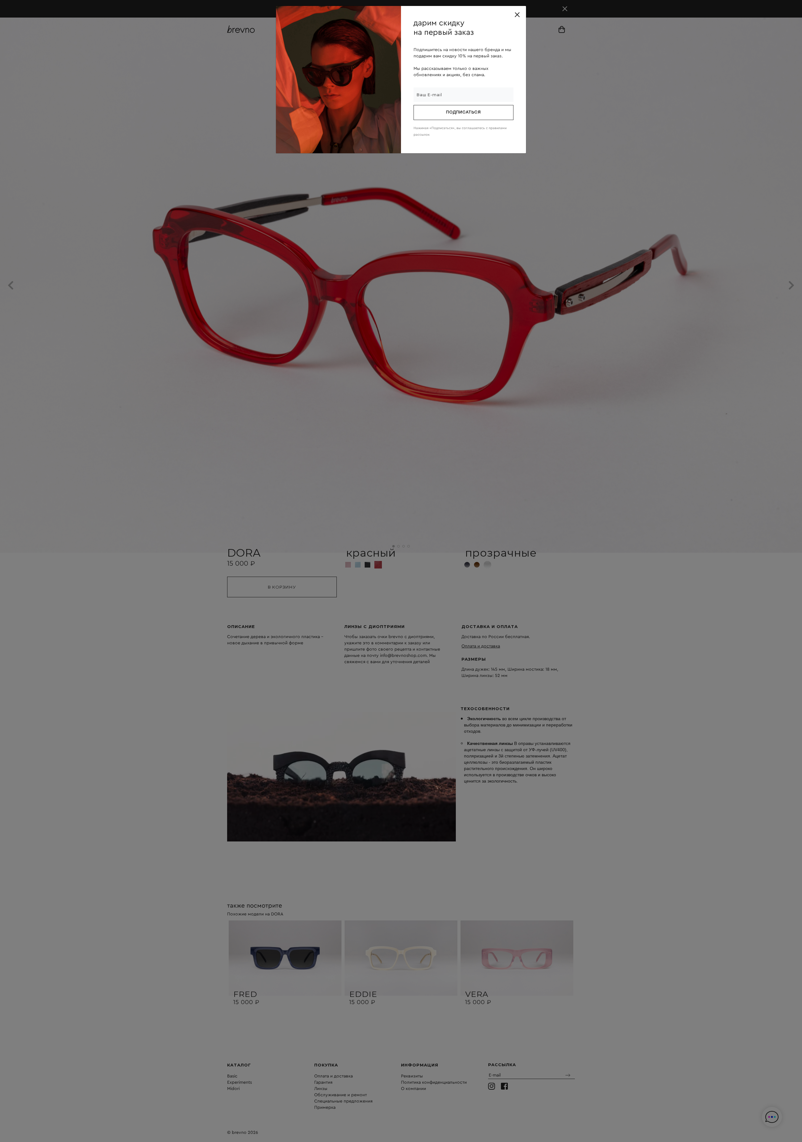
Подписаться (463, 112)
